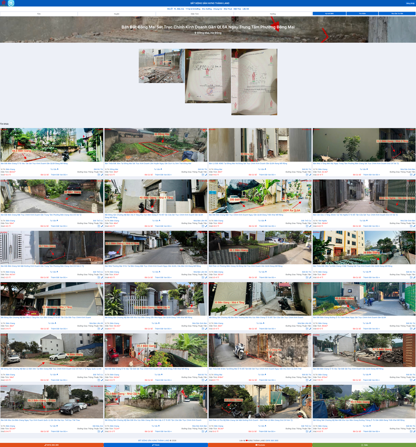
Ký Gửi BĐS (329, 13)
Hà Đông (3, 129)
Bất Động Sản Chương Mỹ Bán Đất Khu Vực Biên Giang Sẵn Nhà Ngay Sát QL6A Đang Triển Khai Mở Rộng (148, 317)
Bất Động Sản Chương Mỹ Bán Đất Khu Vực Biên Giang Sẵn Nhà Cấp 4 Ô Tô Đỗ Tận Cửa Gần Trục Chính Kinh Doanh (153, 420)
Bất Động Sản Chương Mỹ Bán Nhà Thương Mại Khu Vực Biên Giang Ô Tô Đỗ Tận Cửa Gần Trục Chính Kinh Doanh (256, 317)
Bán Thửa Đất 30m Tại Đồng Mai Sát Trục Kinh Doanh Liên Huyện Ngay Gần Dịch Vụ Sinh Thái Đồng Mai (148, 163)
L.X (92, 335)
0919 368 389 (272, 440)
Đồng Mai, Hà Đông (209, 32)
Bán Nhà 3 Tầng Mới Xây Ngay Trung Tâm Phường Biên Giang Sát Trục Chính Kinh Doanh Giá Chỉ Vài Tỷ (356, 163)
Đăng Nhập (410, 3)
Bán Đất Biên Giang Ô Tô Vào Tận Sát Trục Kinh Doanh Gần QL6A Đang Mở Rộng (34, 163)
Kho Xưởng (207, 9)
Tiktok (156, 445)
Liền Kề (246, 9)
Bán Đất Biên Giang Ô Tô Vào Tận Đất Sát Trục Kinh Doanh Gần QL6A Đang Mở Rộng (348, 369)
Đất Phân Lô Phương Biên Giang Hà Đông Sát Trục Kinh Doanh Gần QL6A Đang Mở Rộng (245, 266)
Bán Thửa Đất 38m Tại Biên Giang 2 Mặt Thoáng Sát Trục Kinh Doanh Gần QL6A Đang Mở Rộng (352, 266)
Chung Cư (217, 9)
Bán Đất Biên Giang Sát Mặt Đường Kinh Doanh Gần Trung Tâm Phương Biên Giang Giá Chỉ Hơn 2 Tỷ (42, 266)
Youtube (261, 445)
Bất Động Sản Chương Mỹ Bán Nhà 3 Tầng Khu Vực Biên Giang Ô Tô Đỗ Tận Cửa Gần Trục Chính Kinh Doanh (46, 317)
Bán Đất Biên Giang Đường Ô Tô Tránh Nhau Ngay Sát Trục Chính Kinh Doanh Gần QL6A (349, 317)
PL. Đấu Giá (179, 9)
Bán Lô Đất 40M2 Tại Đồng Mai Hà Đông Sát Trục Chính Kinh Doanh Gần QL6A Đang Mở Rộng (248, 163)
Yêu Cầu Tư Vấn (397, 13)
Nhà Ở (169, 9)
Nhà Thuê (228, 9)
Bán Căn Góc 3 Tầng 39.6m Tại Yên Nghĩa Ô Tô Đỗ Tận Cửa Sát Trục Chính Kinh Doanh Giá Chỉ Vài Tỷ (355, 215)
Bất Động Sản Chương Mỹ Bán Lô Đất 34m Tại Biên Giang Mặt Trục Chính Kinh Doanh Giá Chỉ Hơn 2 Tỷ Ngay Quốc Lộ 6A (51, 369)
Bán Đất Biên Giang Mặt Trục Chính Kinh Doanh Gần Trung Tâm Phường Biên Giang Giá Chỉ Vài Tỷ (41, 215)
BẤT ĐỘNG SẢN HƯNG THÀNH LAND (153, 440)
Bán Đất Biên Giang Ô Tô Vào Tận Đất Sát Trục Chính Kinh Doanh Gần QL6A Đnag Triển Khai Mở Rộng (147, 369)
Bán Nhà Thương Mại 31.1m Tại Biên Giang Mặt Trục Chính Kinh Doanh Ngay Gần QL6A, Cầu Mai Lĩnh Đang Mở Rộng (153, 266)
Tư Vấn (53, 169)
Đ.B (96, 335)
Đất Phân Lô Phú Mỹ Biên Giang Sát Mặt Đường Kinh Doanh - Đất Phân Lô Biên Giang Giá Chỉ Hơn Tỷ (250, 420)
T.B (200, 181)
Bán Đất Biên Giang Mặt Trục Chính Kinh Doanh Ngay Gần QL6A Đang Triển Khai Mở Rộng (246, 215)
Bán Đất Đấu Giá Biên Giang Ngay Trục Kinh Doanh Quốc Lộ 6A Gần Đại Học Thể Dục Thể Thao (40, 420)
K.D (92, 181)
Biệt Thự (237, 9)
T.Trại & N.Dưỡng (193, 9)
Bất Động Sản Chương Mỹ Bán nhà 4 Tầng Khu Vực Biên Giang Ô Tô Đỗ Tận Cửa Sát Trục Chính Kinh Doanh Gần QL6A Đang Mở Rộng (154, 216)
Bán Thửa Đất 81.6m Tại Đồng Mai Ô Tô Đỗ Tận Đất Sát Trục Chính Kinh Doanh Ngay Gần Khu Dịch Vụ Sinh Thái (255, 369)
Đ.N (96, 181)
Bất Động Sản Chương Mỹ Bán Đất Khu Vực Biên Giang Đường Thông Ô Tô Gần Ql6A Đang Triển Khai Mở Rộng (359, 420)
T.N (304, 129)
